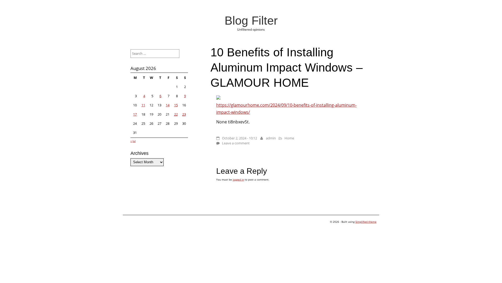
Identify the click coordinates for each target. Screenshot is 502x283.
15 (176, 105)
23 (184, 114)
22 (176, 114)
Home (289, 138)
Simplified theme (365, 222)
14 (167, 105)
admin (271, 138)
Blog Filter (251, 20)
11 (143, 105)
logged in (238, 179)
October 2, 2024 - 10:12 (239, 138)
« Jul (133, 141)
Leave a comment (236, 143)
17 (135, 114)
